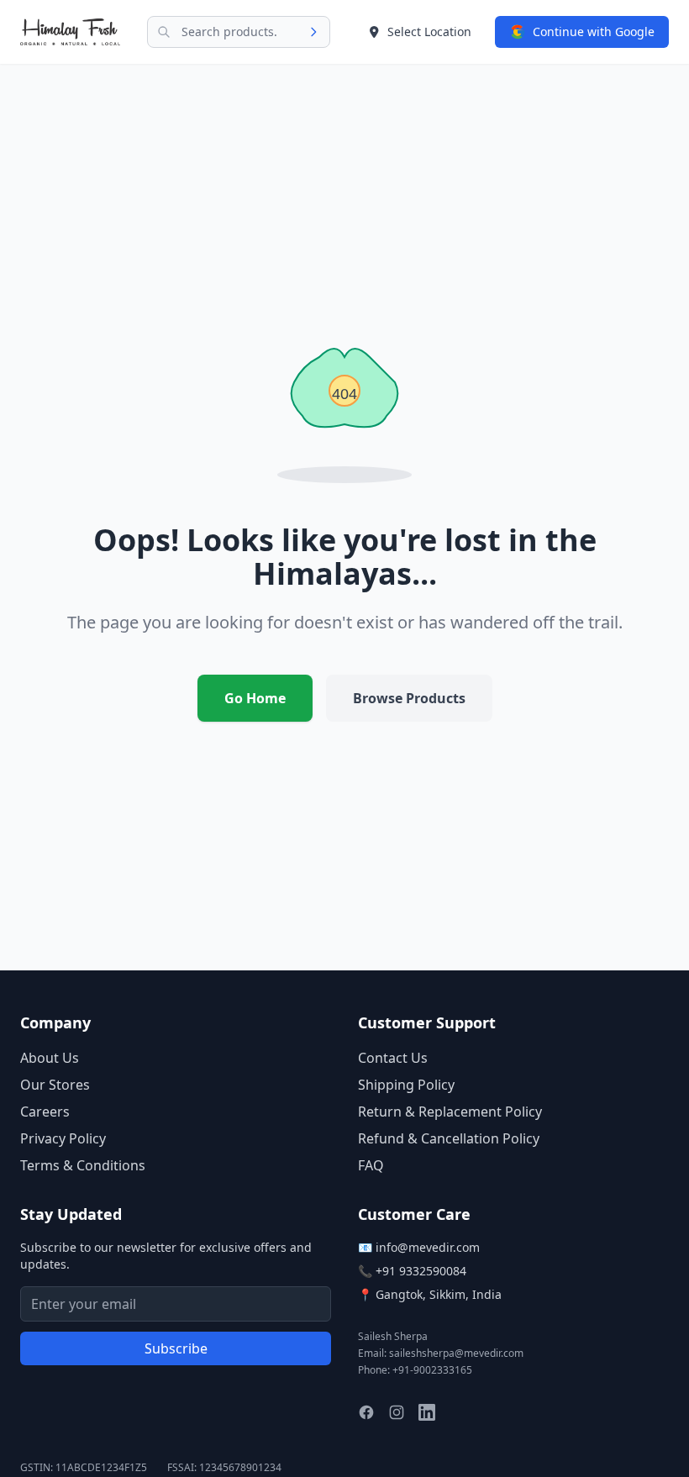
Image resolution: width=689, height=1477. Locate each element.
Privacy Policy (63, 1138)
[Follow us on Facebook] (366, 1412)
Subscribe (176, 1348)
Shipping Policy (406, 1084)
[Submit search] (318, 32)
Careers (45, 1111)
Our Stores (55, 1084)
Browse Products (409, 698)
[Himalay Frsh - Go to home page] (70, 31)
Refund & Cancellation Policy (448, 1138)
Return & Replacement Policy (450, 1111)
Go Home (255, 698)
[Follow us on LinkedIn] (426, 1412)
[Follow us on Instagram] (396, 1412)
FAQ (371, 1165)
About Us (49, 1058)
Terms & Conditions (82, 1165)
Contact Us (393, 1058)
